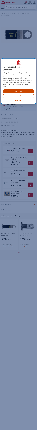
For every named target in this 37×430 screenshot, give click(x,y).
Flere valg (18, 100)
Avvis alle (18, 96)
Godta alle (18, 91)
